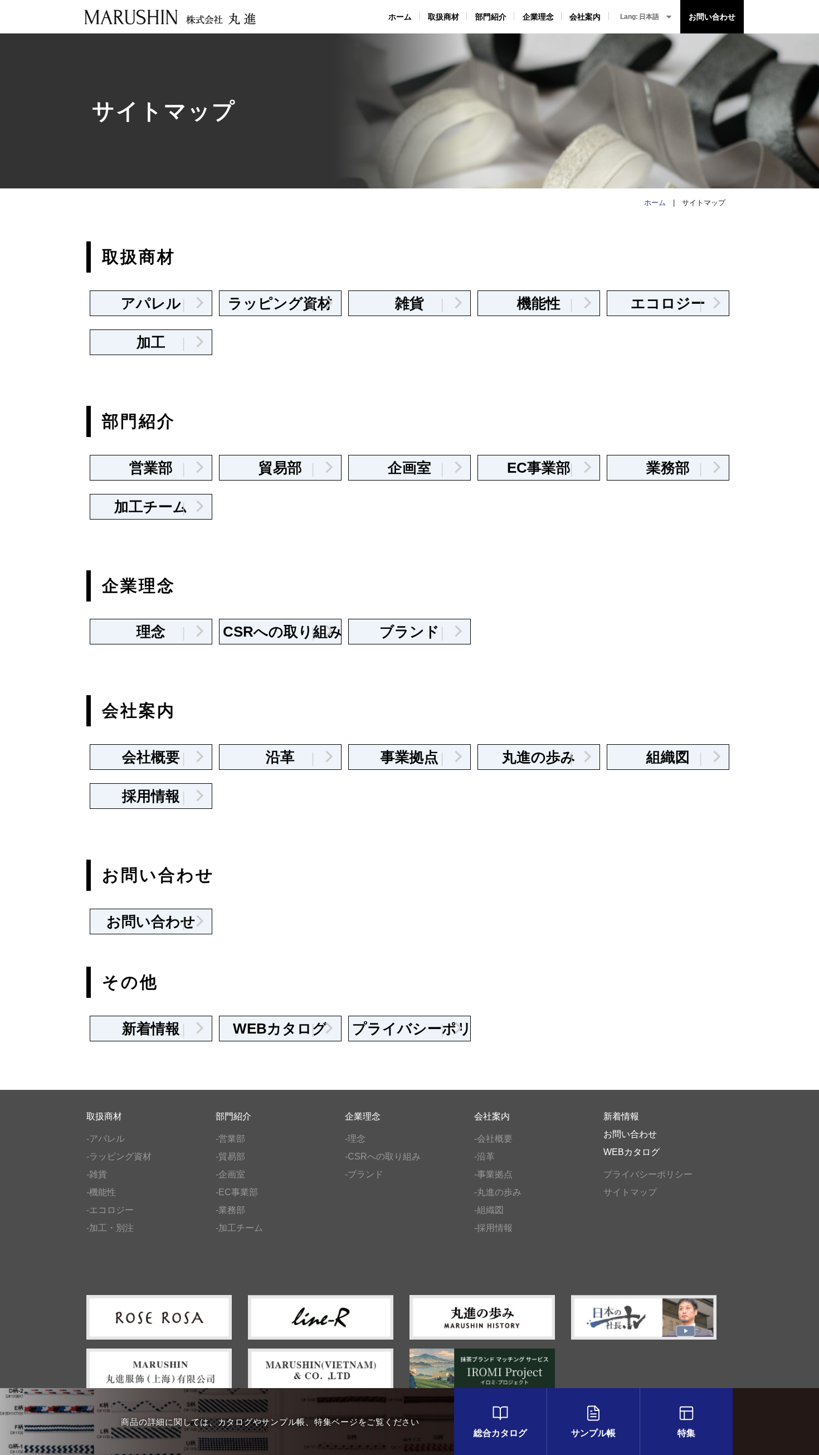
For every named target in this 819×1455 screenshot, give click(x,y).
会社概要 (157, 757)
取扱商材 (443, 16)
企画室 (419, 468)
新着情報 (157, 1028)
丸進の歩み (541, 757)
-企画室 (230, 1174)
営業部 (160, 468)
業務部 (677, 468)
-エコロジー (110, 1210)
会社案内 (585, 16)
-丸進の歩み (497, 1192)
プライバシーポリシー (411, 1028)
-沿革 (484, 1156)
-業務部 (230, 1210)
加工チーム (153, 507)
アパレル (156, 303)
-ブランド (364, 1174)
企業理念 (538, 16)
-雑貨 (96, 1174)
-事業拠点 (493, 1174)
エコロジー (670, 303)
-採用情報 (493, 1228)
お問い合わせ (712, 16)
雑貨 (423, 303)
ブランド (415, 631)
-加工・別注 (110, 1228)
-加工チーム (239, 1228)
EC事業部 (543, 468)
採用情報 (157, 796)
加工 (164, 342)
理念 (164, 631)
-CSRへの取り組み (383, 1156)
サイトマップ (630, 1192)
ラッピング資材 (280, 303)
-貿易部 (230, 1156)
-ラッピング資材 (119, 1156)
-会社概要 (493, 1138)
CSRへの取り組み (282, 631)
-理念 (355, 1138)
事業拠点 (416, 757)
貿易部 (290, 468)
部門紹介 (490, 16)
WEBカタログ (280, 1028)
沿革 (293, 757)
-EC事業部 (237, 1192)
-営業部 (230, 1138)
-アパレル (105, 1138)
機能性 (548, 303)
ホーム (400, 16)
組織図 (677, 757)
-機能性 (101, 1192)
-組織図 (489, 1210)
